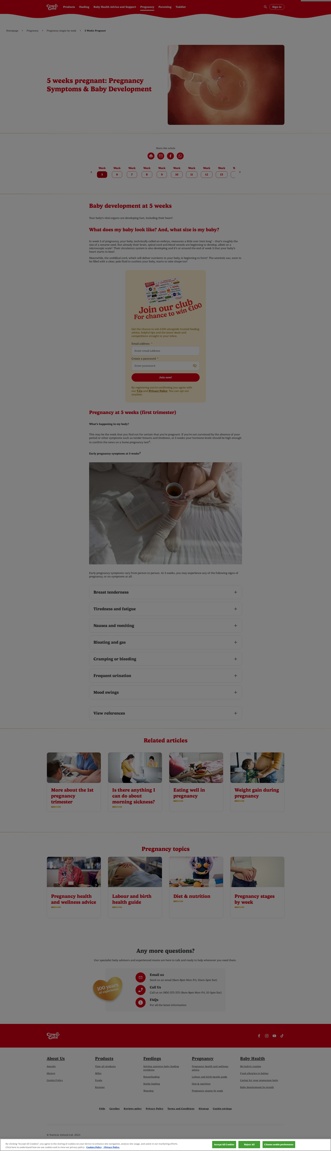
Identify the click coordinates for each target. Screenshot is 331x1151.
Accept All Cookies (224, 1144)
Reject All (249, 1144)
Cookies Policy (94, 1147)
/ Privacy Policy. (111, 1147)
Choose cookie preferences (278, 1144)
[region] (165, 1145)
